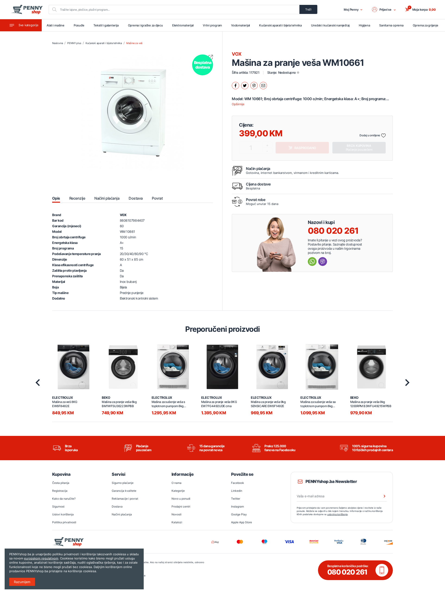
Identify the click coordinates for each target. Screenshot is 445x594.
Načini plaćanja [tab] (106, 198)
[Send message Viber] (322, 261)
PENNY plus (74, 43)
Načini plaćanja (122, 514)
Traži (308, 9)
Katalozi (177, 522)
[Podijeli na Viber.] (254, 85)
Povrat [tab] (157, 198)
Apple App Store (241, 522)
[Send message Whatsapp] (312, 261)
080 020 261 (333, 231)
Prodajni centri (181, 506)
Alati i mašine (55, 25)
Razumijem (22, 582)
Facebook (237, 483)
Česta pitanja (60, 483)
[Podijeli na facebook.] (235, 85)
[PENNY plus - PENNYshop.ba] (26, 9)
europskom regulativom (41, 558)
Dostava (117, 506)
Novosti (176, 514)
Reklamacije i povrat (125, 498)
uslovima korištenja (337, 514)
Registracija (59, 490)
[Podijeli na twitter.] (244, 85)
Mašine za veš (134, 43)
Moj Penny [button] (351, 9)
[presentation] (38, 382)
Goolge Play (239, 514)
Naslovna (57, 43)
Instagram (237, 506)
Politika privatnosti (64, 522)
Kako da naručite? (64, 498)
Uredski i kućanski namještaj (330, 25)
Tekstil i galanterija (105, 25)
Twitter (235, 498)
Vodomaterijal (240, 25)
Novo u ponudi (181, 498)
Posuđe (79, 25)
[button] (384, 9)
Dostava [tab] (136, 198)
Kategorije (178, 490)
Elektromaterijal (183, 25)
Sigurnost (58, 506)
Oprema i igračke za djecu (145, 25)
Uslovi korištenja (63, 514)
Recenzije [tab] (77, 198)
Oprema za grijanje (425, 25)
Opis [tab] (56, 198)
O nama (176, 483)
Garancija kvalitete (124, 490)
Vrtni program (212, 25)
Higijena (364, 25)
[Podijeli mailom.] (263, 85)
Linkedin (236, 490)
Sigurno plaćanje (123, 483)
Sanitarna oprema (391, 25)
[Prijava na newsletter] (381, 496)
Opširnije (238, 104)
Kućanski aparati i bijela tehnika (280, 25)
